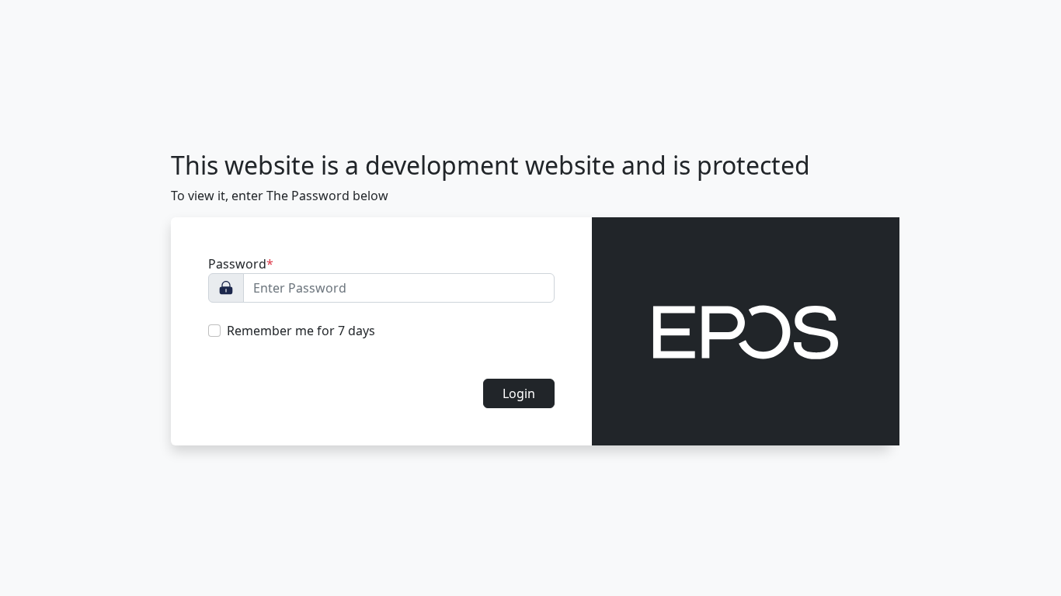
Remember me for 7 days (301, 330)
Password (240, 263)
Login (519, 393)
